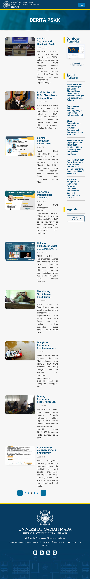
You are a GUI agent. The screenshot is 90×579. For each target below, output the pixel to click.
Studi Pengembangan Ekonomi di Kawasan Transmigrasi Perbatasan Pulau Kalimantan (75, 128)
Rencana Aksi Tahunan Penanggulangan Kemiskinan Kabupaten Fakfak (75, 110)
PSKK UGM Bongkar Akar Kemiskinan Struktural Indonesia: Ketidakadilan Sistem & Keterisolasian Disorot (73, 188)
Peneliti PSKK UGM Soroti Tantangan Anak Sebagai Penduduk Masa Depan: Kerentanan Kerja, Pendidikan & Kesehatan (75, 167)
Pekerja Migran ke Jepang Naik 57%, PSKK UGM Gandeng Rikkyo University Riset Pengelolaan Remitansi (75, 147)
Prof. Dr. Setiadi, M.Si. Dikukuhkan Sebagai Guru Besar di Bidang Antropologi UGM (47, 98)
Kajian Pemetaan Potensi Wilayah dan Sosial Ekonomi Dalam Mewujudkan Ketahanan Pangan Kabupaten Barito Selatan (75, 92)
